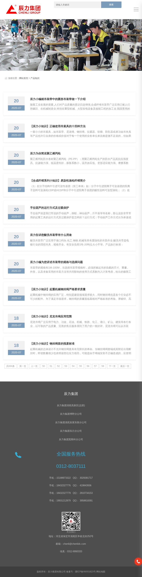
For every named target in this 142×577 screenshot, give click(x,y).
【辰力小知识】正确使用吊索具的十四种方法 (58, 126)
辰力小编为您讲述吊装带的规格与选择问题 (56, 262)
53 (66, 366)
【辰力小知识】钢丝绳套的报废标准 (52, 343)
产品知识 (35, 78)
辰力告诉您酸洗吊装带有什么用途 (51, 234)
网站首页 (23, 78)
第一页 (22, 366)
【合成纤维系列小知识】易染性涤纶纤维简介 (58, 180)
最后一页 (124, 366)
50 (43, 366)
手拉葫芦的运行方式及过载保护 (49, 207)
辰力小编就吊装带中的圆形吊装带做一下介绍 (58, 99)
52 (58, 366)
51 (51, 366)
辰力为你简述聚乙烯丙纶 (45, 153)
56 (88, 366)
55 (80, 366)
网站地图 (100, 571)
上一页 (34, 366)
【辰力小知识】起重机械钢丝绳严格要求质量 (58, 289)
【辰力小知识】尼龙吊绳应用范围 (51, 316)
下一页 (112, 366)
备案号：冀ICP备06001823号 (81, 571)
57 (95, 366)
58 (103, 366)
